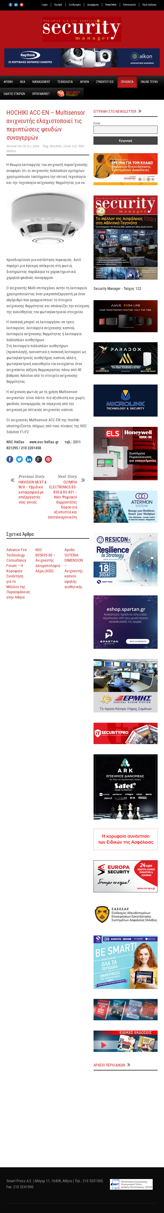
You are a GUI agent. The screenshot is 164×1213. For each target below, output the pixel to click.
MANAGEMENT (41, 82)
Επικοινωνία (129, 4)
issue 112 (70, 146)
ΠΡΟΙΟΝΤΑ (127, 82)
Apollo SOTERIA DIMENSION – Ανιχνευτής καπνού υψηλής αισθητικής (73, 568)
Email (97, 123)
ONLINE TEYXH (149, 82)
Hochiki (56, 146)
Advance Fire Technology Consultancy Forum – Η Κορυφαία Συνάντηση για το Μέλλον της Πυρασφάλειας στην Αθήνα (18, 573)
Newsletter (111, 4)
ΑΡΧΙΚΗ (8, 82)
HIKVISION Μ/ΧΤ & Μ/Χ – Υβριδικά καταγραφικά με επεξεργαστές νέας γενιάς (33, 492)
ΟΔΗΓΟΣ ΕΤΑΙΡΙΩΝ (14, 93)
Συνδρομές (75, 4)
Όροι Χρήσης (149, 4)
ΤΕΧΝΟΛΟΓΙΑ (65, 82)
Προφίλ (58, 4)
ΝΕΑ (22, 82)
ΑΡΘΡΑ (84, 82)
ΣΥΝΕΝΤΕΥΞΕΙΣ (105, 82)
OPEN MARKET (41, 93)
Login (45, 4)
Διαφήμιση (93, 4)
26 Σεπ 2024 (30, 146)
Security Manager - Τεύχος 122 (117, 288)
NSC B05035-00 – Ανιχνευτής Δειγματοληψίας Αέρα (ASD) (48, 560)
